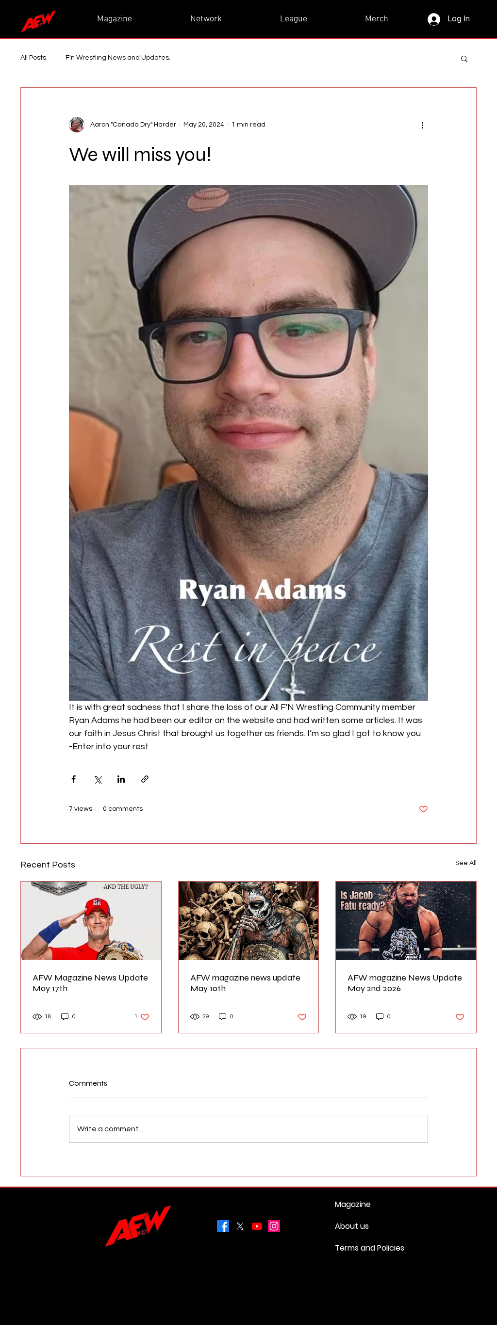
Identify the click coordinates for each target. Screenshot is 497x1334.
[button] (464, 58)
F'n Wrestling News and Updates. (118, 57)
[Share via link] (144, 779)
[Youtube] (257, 1226)
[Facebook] (223, 1226)
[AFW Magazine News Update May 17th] (91, 921)
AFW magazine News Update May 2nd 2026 (405, 983)
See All (466, 863)
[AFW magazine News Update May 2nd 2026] (406, 921)
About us (352, 1226)
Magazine (353, 1204)
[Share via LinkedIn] (121, 779)
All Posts (33, 57)
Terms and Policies (358, 1248)
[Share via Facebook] (73, 779)
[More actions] (422, 124)
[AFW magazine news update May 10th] (249, 921)
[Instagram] (274, 1226)
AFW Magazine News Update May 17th (90, 983)
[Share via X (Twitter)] (97, 779)
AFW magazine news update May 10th (245, 983)
